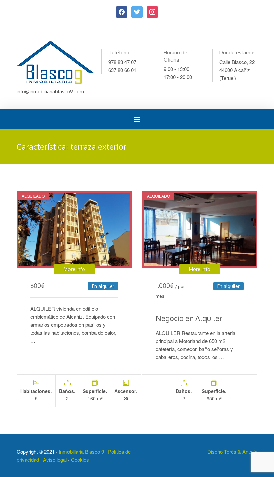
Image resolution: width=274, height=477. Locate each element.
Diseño (215, 451)
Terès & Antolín (240, 451)
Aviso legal (55, 459)
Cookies (80, 459)
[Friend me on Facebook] (121, 11)
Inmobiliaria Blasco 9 (81, 451)
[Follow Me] (137, 11)
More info (74, 269)
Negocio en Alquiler (189, 318)
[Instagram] (152, 11)
